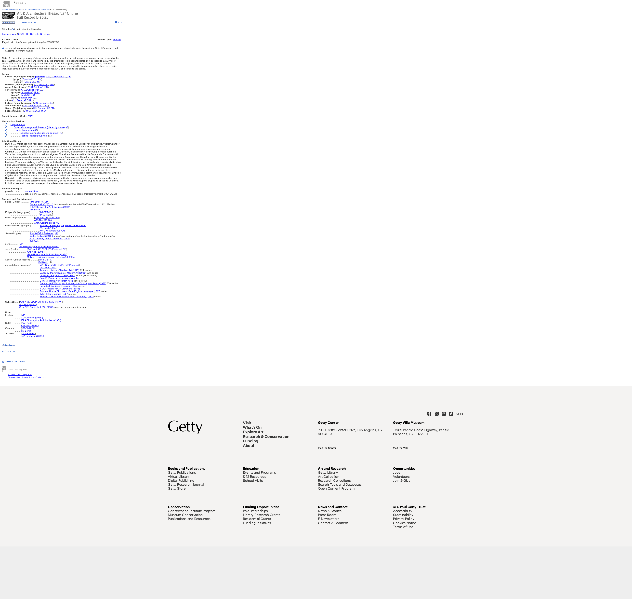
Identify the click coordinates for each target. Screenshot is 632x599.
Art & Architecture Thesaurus (37, 10)
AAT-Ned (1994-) (43, 220)
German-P (33, 105)
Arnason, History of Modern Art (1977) (59, 270)
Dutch (28, 82)
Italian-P (25, 97)
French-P (21, 100)
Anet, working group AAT (47, 222)
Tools (21, 10)
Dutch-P (43, 84)
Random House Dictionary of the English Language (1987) (70, 291)
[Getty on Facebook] (429, 414)
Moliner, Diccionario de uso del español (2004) (51, 257)
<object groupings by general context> (39, 133)
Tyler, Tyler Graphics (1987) (54, 294)
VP (46, 201)
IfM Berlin (35, 209)
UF (32, 82)
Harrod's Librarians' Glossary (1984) (59, 286)
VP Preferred (72, 265)
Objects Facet (18, 124)
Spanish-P (28, 79)
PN (39, 79)
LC (52, 76)
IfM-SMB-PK (37, 201)
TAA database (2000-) (32, 336)
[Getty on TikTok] (451, 414)
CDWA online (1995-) (32, 317)
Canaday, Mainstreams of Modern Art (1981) (63, 273)
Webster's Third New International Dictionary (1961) (67, 296)
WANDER (54, 217)
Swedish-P (31, 89)
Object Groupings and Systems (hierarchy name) (39, 127)
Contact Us (40, 377)
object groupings (25, 130)
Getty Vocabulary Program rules (56, 280)
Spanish (25, 92)
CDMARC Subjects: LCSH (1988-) (57, 275)
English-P (59, 76)
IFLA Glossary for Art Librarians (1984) (50, 207)
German (43, 103)
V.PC (30, 116)
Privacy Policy (28, 377)
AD (41, 87)
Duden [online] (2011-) (41, 204)
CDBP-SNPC (57, 265)
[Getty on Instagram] (444, 414)
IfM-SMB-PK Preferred (41, 233)
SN (38, 92)
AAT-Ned (39, 217)
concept (117, 39)
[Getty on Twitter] (437, 414)
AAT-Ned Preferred (50, 225)
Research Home (9, 10)
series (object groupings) (35, 135)
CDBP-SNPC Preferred (50, 249)
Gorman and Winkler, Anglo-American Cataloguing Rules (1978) (73, 283)
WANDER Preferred (75, 225)
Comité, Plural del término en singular (59, 278)
